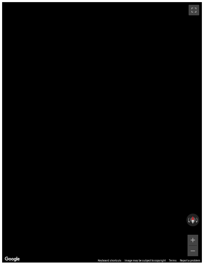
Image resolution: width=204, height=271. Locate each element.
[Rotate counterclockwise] (188, 220)
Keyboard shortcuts (109, 260)
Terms (173, 260)
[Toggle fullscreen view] (194, 10)
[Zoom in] (193, 240)
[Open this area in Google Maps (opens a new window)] (12, 259)
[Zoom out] (193, 251)
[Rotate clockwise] (197, 220)
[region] (102, 132)
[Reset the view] (193, 220)
